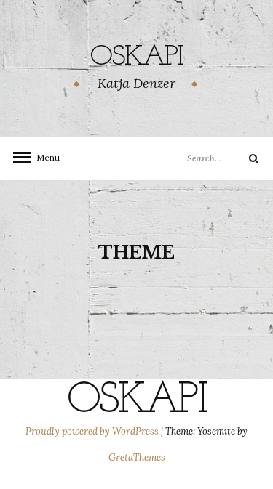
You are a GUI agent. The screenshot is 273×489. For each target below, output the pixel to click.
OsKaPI (136, 57)
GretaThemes (136, 457)
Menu (43, 157)
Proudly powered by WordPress (93, 431)
